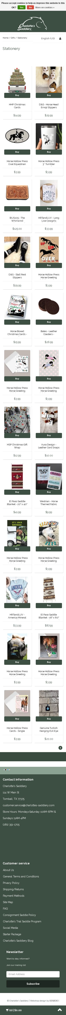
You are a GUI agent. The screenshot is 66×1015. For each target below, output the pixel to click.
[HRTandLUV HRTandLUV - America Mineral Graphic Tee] (17, 589)
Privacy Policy (11, 882)
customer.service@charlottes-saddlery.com (28, 805)
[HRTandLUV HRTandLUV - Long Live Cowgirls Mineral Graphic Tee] (49, 193)
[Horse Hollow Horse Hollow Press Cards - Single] (17, 703)
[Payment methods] (7, 770)
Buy (17, 95)
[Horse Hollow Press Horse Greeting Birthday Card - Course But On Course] (17, 363)
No (30, 7)
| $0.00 (15, 1010)
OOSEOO (54, 1001)
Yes (21, 7)
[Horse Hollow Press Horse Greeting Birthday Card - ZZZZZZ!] (49, 533)
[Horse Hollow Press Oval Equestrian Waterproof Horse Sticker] (17, 136)
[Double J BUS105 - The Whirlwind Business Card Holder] (17, 193)
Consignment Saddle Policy (19, 915)
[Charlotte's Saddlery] (33, 23)
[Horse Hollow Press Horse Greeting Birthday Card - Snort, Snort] (17, 646)
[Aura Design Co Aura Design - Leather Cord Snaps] (49, 419)
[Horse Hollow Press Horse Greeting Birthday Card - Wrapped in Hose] (49, 646)
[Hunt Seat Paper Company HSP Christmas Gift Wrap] (17, 419)
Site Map (8, 902)
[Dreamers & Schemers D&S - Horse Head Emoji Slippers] (49, 79)
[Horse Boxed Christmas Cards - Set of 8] (17, 306)
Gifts (13, 38)
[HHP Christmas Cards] (17, 79)
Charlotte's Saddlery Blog (18, 940)
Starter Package (12, 934)
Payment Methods (13, 895)
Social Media (10, 927)
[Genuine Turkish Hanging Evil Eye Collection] (49, 703)
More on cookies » (44, 7)
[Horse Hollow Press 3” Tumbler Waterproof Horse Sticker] (49, 136)
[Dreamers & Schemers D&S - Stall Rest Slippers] (17, 249)
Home (5, 38)
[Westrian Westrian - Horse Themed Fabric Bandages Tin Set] (49, 476)
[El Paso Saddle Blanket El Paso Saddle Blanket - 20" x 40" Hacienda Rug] (17, 476)
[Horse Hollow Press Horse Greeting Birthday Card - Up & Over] (49, 249)
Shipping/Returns (13, 889)
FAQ (5, 908)
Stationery (22, 38)
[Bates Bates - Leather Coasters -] (49, 306)
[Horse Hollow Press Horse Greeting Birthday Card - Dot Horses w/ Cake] (49, 363)
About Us (8, 870)
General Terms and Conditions (21, 876)
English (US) (48, 38)
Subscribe (33, 983)
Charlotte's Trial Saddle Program (22, 921)
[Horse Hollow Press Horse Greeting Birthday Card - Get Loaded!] (17, 533)
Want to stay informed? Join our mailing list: (18, 961)
